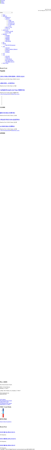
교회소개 (5, 16)
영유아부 (7, 47)
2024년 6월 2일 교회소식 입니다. (7, 432)
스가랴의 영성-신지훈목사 (7, 126)
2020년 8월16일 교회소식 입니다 (7, 445)
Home (4, 14)
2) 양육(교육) (11, 21)
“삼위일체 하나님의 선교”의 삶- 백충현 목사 (12, 90)
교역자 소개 (5, 30)
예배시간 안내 (8, 27)
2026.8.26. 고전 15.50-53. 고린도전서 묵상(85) (10, 294)
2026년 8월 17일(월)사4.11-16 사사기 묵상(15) (10, 322)
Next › (15, 94)
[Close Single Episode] (10, 201)
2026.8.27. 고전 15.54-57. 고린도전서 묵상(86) (10, 290)
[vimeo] (3, 413)
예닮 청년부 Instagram (10, 45)
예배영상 (5, 34)
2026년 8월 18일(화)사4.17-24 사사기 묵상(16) (10, 318)
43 (9, 94)
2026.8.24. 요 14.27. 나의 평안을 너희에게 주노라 (11, 302)
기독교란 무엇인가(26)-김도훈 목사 (10, 119)
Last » (18, 94)
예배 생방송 (8, 41)
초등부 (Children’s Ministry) (11, 49)
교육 (4, 46)
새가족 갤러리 (8, 59)
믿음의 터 (7, 57)
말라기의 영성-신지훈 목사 (7, 112)
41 (7, 94)
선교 (4, 53)
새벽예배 (7, 39)
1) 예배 (9, 20)
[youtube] (3, 416)
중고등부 (7, 50)
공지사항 (7, 56)
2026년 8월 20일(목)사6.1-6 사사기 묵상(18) (9, 310)
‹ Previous (5, 94)
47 (13, 94)
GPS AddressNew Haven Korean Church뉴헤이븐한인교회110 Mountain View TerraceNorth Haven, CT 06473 (6, 402)
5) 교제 (9, 25)
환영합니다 (8, 17)
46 (12, 94)
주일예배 (7, 35)
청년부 (4, 43)
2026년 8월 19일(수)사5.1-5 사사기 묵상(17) (9, 314)
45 (11, 94)
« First (1, 94)
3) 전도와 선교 (11, 23)
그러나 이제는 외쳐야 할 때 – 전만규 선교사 (12, 76)
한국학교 (7, 52)
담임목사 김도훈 (9, 31)
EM (3, 42)
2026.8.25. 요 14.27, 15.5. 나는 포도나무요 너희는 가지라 (12, 298)
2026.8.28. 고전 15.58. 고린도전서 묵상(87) (10, 286)
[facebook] (3, 410)
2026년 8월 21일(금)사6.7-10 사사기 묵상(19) (10, 306)
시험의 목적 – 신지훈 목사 (7, 83)
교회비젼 (7, 18)
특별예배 (7, 38)
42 (8, 94)
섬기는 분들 (8, 32)
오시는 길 (7, 28)
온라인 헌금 (5, 63)
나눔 (4, 54)
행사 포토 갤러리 (9, 60)
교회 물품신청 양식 (9, 61)
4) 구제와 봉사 (11, 24)
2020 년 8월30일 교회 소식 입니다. (8, 438)
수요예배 (7, 37)
